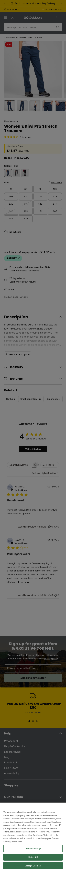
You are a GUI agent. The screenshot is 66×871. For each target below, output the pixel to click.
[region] (33, 836)
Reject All (33, 857)
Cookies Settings (33, 848)
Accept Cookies (33, 865)
